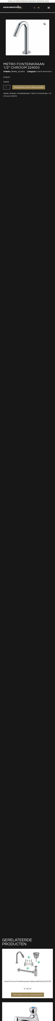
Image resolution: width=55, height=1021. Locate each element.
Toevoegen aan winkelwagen (29, 87)
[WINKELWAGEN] (38, 7)
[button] (48, 7)
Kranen (13, 93)
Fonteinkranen (23, 93)
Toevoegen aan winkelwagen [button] (27, 995)
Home (5, 93)
